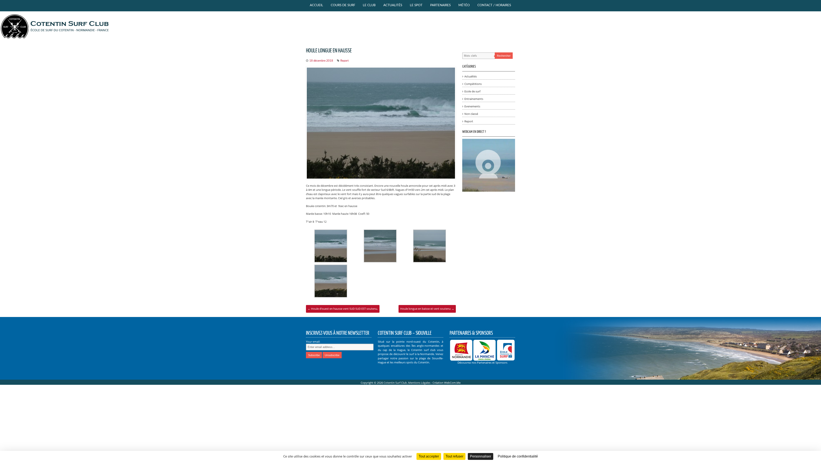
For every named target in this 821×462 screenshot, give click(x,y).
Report (344, 60)
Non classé (471, 114)
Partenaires (440, 5)
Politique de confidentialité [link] (518, 456)
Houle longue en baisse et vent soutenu (427, 309)
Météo (464, 5)
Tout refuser (454, 456)
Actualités (392, 5)
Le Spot (416, 5)
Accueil (316, 5)
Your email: (313, 342)
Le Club (369, 5)
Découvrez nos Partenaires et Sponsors (482, 362)
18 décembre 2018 (321, 60)
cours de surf (343, 5)
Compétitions (473, 84)
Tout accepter (429, 456)
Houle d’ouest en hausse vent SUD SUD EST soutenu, (343, 309)
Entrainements (473, 99)
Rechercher (504, 55)
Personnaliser (480, 456)
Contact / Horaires (494, 5)
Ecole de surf (472, 91)
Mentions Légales (419, 383)
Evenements (472, 106)
